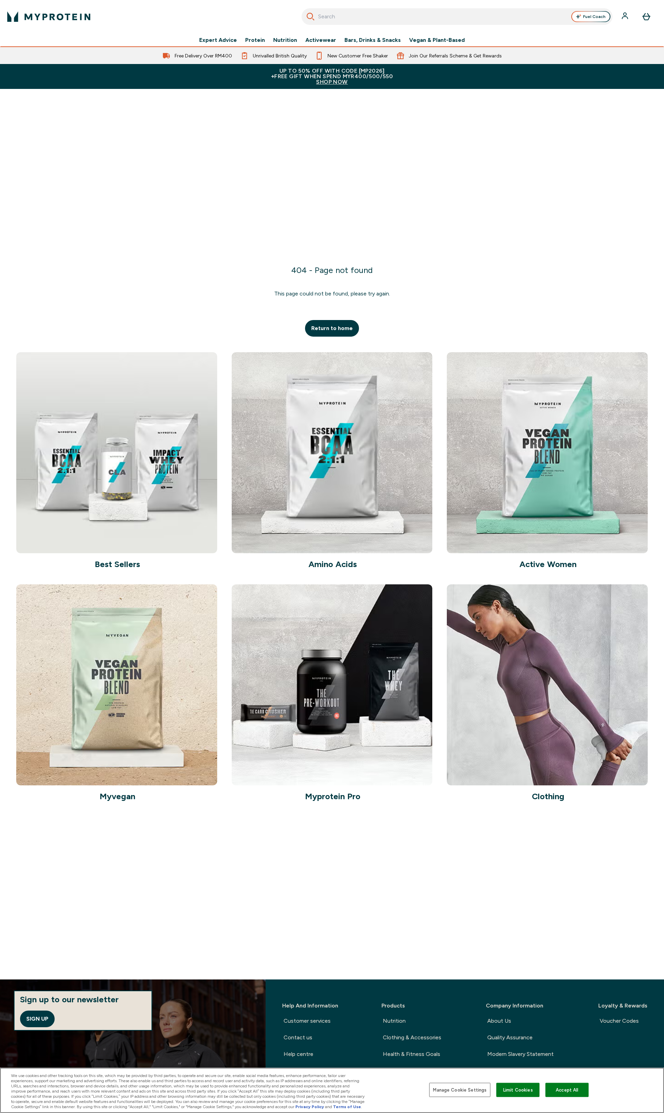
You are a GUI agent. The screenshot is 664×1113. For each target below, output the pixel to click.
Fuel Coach (594, 16)
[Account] (625, 16)
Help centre (298, 1054)
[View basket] (646, 16)
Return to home (332, 328)
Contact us (298, 1037)
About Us (499, 1021)
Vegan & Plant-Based (437, 40)
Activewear (320, 40)
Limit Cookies (518, 1089)
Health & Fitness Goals (411, 1054)
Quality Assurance (510, 1037)
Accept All (567, 1089)
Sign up (37, 1019)
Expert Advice (218, 40)
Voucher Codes (619, 1021)
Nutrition (285, 40)
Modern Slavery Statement (520, 1054)
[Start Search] (310, 16)
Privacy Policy (309, 1106)
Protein (255, 40)
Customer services (307, 1021)
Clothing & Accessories (412, 1037)
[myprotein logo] (48, 16)
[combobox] (457, 16)
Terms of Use (347, 1106)
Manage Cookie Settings (460, 1089)
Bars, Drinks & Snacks (372, 40)
